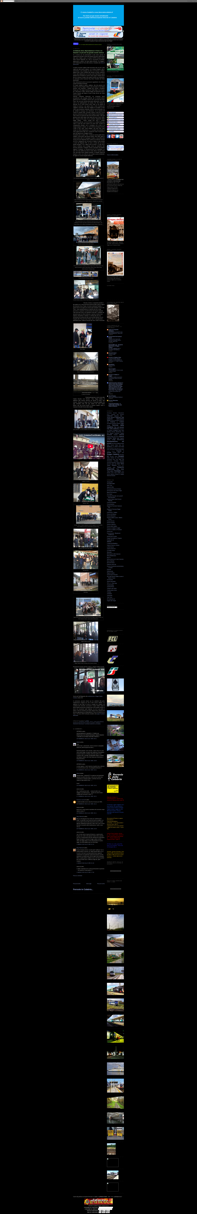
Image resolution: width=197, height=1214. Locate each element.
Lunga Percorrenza (99, 721)
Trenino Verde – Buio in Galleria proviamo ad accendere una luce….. (115, 391)
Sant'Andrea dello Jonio (112, 459)
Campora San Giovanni (117, 414)
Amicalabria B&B (111, 483)
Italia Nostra (116, 436)
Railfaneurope (110, 571)
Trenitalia (117, 471)
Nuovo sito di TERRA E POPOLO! (116, 397)
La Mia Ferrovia (110, 547)
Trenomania (109, 595)
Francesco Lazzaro (81, 799)
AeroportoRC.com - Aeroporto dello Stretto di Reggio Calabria (116, 346)
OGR (113, 446)
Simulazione (109, 460)
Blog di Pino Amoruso (112, 492)
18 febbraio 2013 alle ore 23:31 (87, 769)
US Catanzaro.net (111, 599)
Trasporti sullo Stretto (112, 588)
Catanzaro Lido (119, 417)
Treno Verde (114, 472)
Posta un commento (77, 875)
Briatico (108, 414)
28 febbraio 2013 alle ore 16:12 (87, 804)
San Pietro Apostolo (119, 457)
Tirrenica (98, 722)
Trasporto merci (111, 467)
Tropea (118, 472)
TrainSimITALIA (110, 586)
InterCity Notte (110, 436)
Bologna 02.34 (112, 365)
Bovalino (115, 412)
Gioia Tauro (121, 430)
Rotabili (121, 456)
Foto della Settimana (113, 428)
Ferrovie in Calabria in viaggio (113, 528)
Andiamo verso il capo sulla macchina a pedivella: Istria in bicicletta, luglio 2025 (115, 340)
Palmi (120, 446)
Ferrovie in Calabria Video (115, 357)
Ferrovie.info (110, 531)
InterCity (121, 434)
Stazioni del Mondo (111, 581)
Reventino (122, 454)
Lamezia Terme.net (111, 548)
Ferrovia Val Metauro (111, 514)
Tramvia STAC (121, 465)
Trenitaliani (109, 593)
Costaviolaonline (110, 504)
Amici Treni (109, 485)
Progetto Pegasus (111, 451)
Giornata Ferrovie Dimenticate (114, 431)
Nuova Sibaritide (110, 561)
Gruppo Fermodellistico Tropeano (114, 538)
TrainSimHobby (110, 585)
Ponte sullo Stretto (111, 449)
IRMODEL (109, 541)
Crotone (87, 721)
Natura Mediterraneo (111, 555)
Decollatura (109, 423)
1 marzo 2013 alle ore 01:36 (85, 863)
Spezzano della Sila (111, 463)
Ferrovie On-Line (110, 521)
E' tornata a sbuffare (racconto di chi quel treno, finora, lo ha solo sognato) (115, 378)
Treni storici (110, 471)
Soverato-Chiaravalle (111, 462)
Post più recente (76, 883)
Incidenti (116, 434)
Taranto (108, 465)
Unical (122, 472)
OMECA (116, 446)
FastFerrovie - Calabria (112, 512)
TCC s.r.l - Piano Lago (112, 583)
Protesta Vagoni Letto (118, 452)
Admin (78, 742)
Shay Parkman (80, 816)
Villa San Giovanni (111, 475)
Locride (108, 439)
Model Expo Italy (119, 445)
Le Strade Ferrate (111, 550)
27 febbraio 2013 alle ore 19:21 (87, 796)
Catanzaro (81, 721)
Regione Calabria (111, 573)
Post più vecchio (101, 883)
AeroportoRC (110, 482)
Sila (123, 459)
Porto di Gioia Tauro (119, 449)
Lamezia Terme (111, 438)
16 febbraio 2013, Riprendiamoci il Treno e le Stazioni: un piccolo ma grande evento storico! (88, 51)
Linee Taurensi (120, 438)
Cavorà (112, 420)
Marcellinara (114, 443)
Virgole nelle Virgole (111, 600)
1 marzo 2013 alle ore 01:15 (85, 844)
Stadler (118, 463)
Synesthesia (111, 364)
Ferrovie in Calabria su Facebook (114, 529)
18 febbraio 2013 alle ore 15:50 (87, 760)
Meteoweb (109, 552)
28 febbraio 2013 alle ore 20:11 (86, 813)
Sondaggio (116, 460)
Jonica (91, 721)
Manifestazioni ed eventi (79, 722)
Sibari (120, 459)
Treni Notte (120, 469)
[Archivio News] (75, 44)
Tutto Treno (109, 597)
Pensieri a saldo (112, 354)
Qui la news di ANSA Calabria (89, 44)
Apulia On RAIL (110, 487)
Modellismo (109, 446)
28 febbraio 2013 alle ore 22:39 (87, 828)
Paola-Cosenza (110, 448)
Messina (112, 445)
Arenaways (109, 412)
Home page (88, 883)
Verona (108, 474)
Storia (122, 463)
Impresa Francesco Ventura (117, 433)
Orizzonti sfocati (112, 353)
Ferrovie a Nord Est (111, 524)
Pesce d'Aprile (121, 448)
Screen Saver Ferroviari (112, 574)
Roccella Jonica (113, 456)
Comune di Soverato (111, 502)
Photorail (109, 569)
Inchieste (109, 434)
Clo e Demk (109, 494)
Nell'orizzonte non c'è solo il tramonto (115, 559)
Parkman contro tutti (111, 564)
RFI (108, 456)
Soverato (122, 460)
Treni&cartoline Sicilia (112, 590)
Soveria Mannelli (120, 462)
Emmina (114, 423)
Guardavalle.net (110, 540)
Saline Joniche (110, 457)
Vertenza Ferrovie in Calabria (117, 474)
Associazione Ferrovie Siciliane (114, 489)
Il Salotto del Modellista (112, 543)
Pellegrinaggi (116, 448)
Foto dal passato (119, 427)
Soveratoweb (110, 579)
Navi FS (109, 557)
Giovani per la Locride (112, 536)
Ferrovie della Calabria (112, 526)
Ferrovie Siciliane (111, 522)
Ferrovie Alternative (113, 400)
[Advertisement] (91, 879)
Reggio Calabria (90, 722)
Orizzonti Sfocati (110, 562)
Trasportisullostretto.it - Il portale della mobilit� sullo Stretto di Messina (115, 405)
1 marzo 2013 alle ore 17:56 (85, 872)
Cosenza (112, 421)
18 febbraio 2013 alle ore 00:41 (87, 738)
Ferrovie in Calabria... (83, 889)
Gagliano (111, 430)
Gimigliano (115, 430)
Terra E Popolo (112, 396)
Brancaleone (121, 412)
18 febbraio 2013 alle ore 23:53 (87, 785)
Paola (122, 446)
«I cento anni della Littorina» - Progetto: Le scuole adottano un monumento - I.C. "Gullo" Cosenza (116, 360)
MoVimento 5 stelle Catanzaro (113, 554)
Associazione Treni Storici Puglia (114, 490)
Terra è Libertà (112, 368)
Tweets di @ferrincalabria (112, 154)
